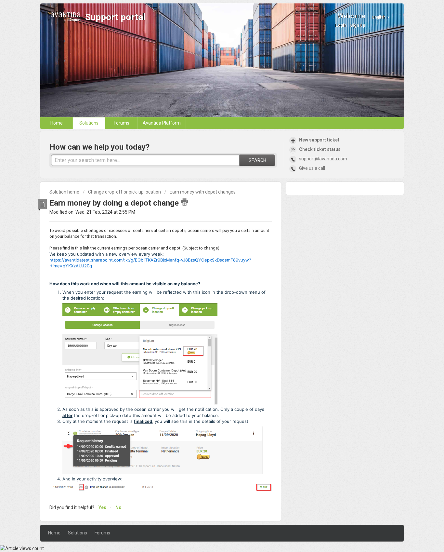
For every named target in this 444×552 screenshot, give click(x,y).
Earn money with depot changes (203, 192)
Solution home (64, 192)
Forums (121, 123)
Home (56, 123)
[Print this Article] (184, 202)
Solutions (88, 123)
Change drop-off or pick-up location (124, 192)
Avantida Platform (162, 123)
